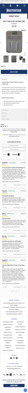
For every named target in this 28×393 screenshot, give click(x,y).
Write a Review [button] (14, 145)
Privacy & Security (8, 350)
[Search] (24, 5)
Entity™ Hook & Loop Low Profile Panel (10, 181)
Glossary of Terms (20, 329)
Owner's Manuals (20, 327)
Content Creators (8, 324)
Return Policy (8, 332)
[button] (14, 79)
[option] (14, 42)
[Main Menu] (3, 5)
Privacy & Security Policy (14, 130)
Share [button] (5, 185)
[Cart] (17, 5)
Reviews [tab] (5, 154)
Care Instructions (8, 338)
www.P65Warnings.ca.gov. (14, 136)
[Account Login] (10, 5)
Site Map (20, 338)
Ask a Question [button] (14, 149)
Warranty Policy (7, 335)
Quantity (3, 66)
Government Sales (8, 322)
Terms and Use (20, 348)
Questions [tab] (14, 154)
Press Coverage (20, 332)
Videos (20, 335)
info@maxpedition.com (14, 368)
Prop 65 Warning (20, 345)
